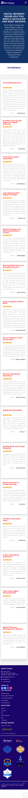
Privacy (20, 783)
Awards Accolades (5, 715)
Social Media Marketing (6, 698)
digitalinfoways (6, 679)
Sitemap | (4, 783)
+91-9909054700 (6, 681)
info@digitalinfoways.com (9, 677)
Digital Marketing (5, 693)
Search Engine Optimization (7, 695)
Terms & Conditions (12, 783)
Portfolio (3, 708)
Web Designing (4, 700)
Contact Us (3, 710)
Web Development (5, 702)
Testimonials (4, 720)
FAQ (2, 713)
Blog (2, 717)
